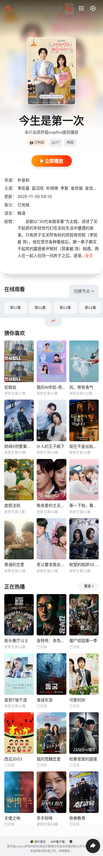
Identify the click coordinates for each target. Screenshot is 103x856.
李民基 (23, 188)
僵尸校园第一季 (83, 640)
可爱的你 (77, 699)
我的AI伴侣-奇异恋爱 (51, 387)
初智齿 (10, 387)
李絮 (64, 188)
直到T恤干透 (15, 699)
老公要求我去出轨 (51, 564)
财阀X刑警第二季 (19, 446)
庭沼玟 (38, 188)
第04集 (90, 308)
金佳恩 (91, 188)
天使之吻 (12, 818)
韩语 (21, 213)
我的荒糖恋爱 (49, 758)
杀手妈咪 (45, 818)
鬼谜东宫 (45, 699)
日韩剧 (39, 142)
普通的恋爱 (14, 564)
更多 (87, 586)
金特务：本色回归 (51, 640)
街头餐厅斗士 (16, 640)
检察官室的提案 (83, 758)
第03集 (65, 308)
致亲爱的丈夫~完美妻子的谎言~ (51, 505)
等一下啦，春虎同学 (84, 505)
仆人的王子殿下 (51, 446)
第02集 (40, 308)
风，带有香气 (81, 387)
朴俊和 (23, 180)
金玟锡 (77, 188)
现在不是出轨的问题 (84, 446)
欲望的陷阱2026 (84, 564)
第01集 (15, 308)
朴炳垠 (52, 188)
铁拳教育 (77, 818)
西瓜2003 (13, 758)
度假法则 (12, 505)
